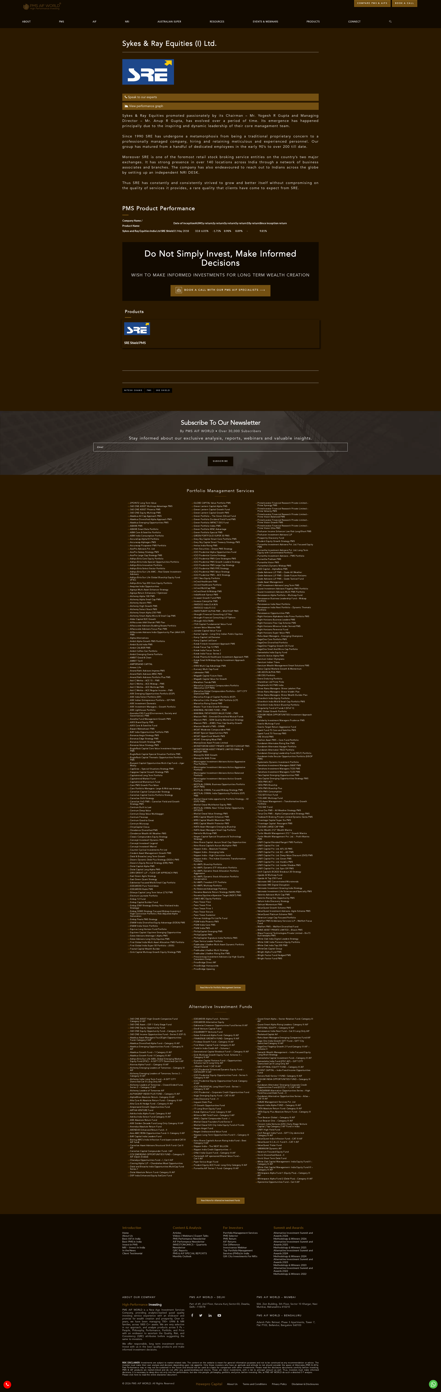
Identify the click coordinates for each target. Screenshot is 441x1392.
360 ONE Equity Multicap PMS (145, 513)
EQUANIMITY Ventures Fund (208, 1032)
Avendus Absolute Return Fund (145, 1127)
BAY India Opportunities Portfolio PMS (149, 732)
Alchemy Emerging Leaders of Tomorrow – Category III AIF (157, 1069)
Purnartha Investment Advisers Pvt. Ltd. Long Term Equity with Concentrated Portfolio (283, 551)
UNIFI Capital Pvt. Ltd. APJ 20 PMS (275, 849)
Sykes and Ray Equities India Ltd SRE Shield (147, 230)
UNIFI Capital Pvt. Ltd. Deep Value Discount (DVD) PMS (285, 856)
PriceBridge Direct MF (205, 963)
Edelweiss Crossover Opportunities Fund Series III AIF (221, 1026)
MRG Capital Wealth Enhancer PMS (211, 817)
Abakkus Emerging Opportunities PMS (149, 523)
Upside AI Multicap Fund (270, 875)
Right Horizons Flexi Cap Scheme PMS (277, 623)
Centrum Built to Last (140, 807)
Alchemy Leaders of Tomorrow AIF (147, 1091)
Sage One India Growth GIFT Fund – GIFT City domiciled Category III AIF (281, 1042)
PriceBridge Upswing (204, 969)
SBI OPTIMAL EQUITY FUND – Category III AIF (281, 1067)
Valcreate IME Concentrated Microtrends (278, 882)
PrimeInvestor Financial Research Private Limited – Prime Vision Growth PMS (283, 521)
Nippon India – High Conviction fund (212, 856)
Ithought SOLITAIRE (204, 621)
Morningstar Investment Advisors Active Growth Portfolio (218, 780)
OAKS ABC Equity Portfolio (207, 899)
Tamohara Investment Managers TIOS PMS (279, 769)
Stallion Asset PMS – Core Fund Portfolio (278, 740)
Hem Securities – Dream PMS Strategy (213, 549)
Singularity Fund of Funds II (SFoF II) (276, 708)
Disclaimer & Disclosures (305, 1384)
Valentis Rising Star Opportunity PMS (276, 898)
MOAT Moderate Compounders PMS (212, 730)
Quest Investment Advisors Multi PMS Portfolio (281, 592)
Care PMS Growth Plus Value (144, 785)
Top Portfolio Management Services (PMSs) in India (238, 1252)
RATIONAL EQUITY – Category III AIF (276, 1028)
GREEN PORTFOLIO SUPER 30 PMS (211, 536)
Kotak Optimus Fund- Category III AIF (212, 1112)
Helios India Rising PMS (206, 546)
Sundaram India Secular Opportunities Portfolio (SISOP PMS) (285, 758)
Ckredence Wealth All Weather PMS (148, 834)
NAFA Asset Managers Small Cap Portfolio (215, 830)
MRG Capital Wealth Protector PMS (211, 824)
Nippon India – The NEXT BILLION (211, 1146)
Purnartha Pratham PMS (269, 559)
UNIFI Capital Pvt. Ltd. (269, 846)
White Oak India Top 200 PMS (273, 946)
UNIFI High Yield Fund (269, 1130)
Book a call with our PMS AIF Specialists (221, 290)
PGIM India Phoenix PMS (206, 922)
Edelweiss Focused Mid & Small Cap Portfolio (153, 883)
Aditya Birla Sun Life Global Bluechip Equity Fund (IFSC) (155, 579)
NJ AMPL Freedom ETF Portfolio (210, 882)
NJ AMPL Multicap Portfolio (208, 886)
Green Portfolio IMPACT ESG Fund (211, 523)
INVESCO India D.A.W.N (206, 605)
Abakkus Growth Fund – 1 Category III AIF (151, 1052)
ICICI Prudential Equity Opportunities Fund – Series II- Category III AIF (221, 1076)
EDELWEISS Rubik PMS (141, 889)
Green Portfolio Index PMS (207, 526)
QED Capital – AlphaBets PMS (273, 569)
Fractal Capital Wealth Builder (145, 949)
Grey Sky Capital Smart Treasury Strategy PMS (217, 542)
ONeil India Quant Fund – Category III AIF (215, 1153)
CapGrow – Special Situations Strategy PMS (152, 769)
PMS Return (229, 1238)
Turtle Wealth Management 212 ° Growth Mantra (282, 833)
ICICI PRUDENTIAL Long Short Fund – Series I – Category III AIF (217, 1088)
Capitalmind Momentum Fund (145, 782)
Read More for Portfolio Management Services (220, 988)
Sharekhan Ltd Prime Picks (271, 682)
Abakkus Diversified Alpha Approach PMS (151, 519)
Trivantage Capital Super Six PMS (274, 820)
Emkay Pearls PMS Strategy (143, 920)
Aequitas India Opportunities (144, 587)
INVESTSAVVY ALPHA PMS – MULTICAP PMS (216, 611)
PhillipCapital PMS (203, 935)
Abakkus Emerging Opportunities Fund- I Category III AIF (156, 1048)
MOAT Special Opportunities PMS (211, 733)
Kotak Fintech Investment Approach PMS (214, 644)
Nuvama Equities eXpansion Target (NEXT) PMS (218, 896)
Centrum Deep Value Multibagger (147, 814)
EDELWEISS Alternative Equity (209, 1022)
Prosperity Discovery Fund (271, 538)
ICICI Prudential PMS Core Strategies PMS (215, 559)
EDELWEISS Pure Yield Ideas (144, 886)
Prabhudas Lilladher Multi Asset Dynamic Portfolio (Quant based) (219, 946)
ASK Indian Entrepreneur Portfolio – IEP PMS (152, 700)
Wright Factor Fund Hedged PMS (274, 955)
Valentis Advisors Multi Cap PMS (274, 895)
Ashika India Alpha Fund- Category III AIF (150, 1114)
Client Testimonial (132, 1253)
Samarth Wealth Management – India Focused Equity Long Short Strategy (284, 1053)
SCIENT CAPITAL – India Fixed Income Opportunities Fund (284, 1071)
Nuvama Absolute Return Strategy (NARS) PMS (217, 892)
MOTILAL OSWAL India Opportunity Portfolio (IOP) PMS (219, 794)
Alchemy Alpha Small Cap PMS (145, 600)
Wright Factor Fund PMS (270, 959)
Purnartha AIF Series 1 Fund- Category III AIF (216, 1169)
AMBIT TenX (136, 661)
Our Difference (231, 1244)
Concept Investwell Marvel (143, 847)
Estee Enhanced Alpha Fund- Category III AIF (216, 1035)
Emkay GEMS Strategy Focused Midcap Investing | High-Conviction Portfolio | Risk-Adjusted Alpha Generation (155, 913)
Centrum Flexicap (139, 817)
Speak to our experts (142, 97)
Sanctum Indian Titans (269, 662)
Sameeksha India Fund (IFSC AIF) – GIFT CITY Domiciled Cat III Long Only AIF (280, 1062)
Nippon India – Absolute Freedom (211, 849)
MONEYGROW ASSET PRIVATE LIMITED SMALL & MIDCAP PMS (218, 751)
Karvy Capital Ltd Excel (205, 641)
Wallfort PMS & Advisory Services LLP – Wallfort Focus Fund (285, 922)
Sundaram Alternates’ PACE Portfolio (276, 750)
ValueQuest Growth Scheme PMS (274, 908)
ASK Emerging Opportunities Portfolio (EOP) (152, 694)
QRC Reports (180, 1250)
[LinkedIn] (210, 1316)
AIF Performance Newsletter (189, 1241)
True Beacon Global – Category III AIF (276, 1118)
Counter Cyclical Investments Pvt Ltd (148, 850)
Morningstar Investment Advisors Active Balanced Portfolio (219, 774)
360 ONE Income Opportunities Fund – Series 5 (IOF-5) (158, 1035)
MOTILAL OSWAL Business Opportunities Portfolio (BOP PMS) (219, 786)
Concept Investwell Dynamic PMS (147, 840)
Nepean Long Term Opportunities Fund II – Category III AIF (221, 1136)
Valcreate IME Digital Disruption (274, 885)
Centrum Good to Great (142, 821)
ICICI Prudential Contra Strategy (210, 556)
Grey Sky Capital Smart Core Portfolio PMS (215, 539)
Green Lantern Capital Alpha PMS (211, 506)
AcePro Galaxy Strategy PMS (144, 552)
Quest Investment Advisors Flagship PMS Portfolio (283, 589)
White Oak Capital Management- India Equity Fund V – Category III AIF (285, 1163)
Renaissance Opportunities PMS (274, 613)
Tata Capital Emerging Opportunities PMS (278, 775)
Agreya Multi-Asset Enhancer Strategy (149, 590)
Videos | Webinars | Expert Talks (190, 1235)
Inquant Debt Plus (203, 1102)
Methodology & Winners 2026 (290, 1238)
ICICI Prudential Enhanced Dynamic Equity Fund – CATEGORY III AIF (219, 1071)
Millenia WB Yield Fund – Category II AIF (214, 1115)
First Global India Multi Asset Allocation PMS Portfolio (157, 942)
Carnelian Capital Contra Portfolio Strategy (151, 795)
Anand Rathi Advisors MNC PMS (146, 674)
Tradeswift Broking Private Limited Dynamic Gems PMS (285, 817)
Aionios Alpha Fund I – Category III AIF (149, 1065)
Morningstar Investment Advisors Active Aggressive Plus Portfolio (219, 763)
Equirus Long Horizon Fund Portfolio (148, 929)
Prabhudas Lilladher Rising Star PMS (212, 954)
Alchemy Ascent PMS (140, 603)
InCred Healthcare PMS (205, 582)
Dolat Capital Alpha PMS (142, 866)
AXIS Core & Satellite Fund (143, 726)
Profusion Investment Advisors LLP (275, 535)
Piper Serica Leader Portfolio (208, 941)
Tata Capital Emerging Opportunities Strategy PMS (283, 779)
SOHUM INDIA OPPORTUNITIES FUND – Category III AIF (284, 1080)
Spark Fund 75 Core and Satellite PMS (277, 730)
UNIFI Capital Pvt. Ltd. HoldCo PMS (275, 862)
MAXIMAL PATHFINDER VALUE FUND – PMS (216, 713)
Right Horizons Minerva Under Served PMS (279, 626)
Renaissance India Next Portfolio (274, 604)
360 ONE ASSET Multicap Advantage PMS (151, 506)
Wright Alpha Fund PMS (270, 952)
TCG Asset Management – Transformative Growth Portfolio (282, 803)
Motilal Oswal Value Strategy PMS (211, 814)
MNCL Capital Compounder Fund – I (212, 1119)
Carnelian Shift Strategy (142, 798)
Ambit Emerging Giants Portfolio (146, 654)
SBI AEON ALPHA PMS (269, 672)
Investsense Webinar (235, 1247)
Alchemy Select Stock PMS (143, 609)
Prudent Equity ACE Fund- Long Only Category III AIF (220, 1165)
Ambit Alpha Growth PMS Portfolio (147, 641)
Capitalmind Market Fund (143, 779)
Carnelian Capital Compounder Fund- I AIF (151, 1151)
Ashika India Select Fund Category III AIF (150, 1117)
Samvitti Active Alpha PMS (271, 656)
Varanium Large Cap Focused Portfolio (277, 918)
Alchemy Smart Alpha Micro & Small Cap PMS (153, 616)
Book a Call (404, 3)
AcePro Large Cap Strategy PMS (146, 556)
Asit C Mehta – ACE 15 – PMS (145, 681)
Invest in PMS (130, 1244)
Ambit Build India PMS (141, 645)
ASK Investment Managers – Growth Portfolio (153, 707)
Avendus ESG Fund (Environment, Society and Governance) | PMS (153, 714)
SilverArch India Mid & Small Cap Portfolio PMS (281, 702)
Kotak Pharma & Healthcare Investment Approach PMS (221, 657)
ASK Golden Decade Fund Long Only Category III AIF (157, 1123)
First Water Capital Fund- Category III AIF (214, 1045)
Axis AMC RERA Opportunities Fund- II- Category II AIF (157, 1133)
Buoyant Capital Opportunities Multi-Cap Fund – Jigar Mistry (157, 764)
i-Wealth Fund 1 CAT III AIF (207, 1066)
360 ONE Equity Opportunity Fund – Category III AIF (156, 1031)
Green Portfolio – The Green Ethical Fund (215, 516)
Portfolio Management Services (240, 1232)
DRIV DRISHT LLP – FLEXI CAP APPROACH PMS (154, 873)
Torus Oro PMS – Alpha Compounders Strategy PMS (284, 814)
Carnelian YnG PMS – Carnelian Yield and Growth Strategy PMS (155, 803)
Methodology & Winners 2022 (290, 1273)
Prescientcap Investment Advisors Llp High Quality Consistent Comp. (219, 958)
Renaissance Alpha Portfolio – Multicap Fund (280, 595)
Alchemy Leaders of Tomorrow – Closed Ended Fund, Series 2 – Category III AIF (156, 1086)
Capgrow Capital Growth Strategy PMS (149, 772)
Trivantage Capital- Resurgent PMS (275, 824)
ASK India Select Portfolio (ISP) (145, 697)
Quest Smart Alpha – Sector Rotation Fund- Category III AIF (285, 1020)
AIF (94, 22)
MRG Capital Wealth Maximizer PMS (212, 820)
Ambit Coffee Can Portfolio (143, 651)
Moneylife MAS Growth (205, 755)
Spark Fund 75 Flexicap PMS (272, 734)
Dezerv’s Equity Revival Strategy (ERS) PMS (151, 863)
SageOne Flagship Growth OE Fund (276, 646)
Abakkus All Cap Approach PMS (146, 516)
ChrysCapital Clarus (140, 827)
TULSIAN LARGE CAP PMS (271, 827)
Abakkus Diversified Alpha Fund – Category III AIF (155, 1043)
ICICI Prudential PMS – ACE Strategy (212, 575)
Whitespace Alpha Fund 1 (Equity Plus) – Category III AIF (284, 1174)
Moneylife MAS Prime (205, 758)
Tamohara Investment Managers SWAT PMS (279, 766)
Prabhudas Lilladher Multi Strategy (211, 950)
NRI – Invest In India (133, 1247)
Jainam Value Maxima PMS (207, 628)
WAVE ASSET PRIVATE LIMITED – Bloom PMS (280, 930)
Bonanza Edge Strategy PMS (144, 739)
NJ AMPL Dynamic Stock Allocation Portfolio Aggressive (216, 872)
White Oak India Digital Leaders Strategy (278, 939)
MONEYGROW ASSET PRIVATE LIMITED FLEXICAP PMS (221, 746)
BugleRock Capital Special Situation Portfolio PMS (155, 754)
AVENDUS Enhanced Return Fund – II (148, 1130)
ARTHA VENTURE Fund (141, 1110)
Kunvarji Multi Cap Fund (206, 669)
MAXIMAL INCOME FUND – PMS (210, 710)
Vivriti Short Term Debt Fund (272, 1158)
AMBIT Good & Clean (140, 658)
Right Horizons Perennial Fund (273, 630)
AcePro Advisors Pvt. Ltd (142, 549)
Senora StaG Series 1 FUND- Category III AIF (280, 1076)
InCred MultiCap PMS (205, 588)
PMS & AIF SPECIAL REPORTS (190, 1253)
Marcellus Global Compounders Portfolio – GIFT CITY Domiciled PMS (220, 692)
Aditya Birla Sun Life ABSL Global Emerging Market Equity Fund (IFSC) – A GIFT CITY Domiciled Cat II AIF (157, 1060)
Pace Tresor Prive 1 (203, 909)
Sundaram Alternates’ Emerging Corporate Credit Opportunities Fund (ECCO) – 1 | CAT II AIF (282, 1086)
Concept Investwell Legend (144, 843)
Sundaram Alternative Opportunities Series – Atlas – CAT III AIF (284, 1097)
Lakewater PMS (201, 673)
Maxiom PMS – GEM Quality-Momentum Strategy (218, 720)
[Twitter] (201, 1316)
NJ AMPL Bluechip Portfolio (208, 865)
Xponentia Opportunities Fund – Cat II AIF (279, 1182)
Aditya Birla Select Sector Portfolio (147, 569)
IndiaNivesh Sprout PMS (206, 595)
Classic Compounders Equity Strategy (149, 837)
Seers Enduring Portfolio (270, 679)
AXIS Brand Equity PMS (142, 722)
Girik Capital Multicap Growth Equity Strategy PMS (155, 952)
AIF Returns (230, 1241)
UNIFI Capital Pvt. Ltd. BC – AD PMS (276, 852)
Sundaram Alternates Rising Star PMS (276, 743)
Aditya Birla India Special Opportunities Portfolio (154, 562)
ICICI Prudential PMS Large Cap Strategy (214, 565)
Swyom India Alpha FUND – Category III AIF (279, 1105)
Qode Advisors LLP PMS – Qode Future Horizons (282, 576)
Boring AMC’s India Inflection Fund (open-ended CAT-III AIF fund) (158, 1141)
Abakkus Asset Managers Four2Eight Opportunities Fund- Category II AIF (155, 1039)
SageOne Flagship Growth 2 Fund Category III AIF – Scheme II (284, 1048)
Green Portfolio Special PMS (208, 533)
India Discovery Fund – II (206, 1099)
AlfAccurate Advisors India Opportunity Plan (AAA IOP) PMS (157, 633)
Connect (354, 22)
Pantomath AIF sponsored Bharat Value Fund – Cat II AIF (217, 1157)
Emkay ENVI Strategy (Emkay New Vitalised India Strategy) (154, 907)
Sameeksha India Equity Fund (272, 653)
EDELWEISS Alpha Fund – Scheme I (211, 1019)
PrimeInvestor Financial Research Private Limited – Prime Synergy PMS (283, 504)
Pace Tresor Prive (202, 905)
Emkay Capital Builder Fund (144, 902)
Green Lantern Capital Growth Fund (212, 510)
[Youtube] (219, 1316)
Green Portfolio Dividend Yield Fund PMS (215, 519)
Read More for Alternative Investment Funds (220, 1201)
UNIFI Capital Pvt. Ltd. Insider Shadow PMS (279, 865)
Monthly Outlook (182, 1256)
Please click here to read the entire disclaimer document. (149, 1375)
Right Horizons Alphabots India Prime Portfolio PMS (283, 617)
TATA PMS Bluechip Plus (270, 788)
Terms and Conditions (255, 1384)
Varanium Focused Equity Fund (273, 1152)
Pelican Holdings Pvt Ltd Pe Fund (210, 918)
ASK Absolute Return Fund (143, 1120)
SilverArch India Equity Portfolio (274, 698)
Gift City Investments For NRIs (240, 1256)
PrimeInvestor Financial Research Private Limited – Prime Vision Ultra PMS (283, 527)
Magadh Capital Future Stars (208, 676)
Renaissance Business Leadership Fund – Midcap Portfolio (282, 600)
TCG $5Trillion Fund (268, 795)
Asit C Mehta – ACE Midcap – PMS (147, 684)
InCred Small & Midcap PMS (208, 592)
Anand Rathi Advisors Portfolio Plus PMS (150, 677)
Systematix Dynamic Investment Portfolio (278, 762)
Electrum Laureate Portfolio (144, 896)
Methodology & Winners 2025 (290, 1247)
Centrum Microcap (139, 824)
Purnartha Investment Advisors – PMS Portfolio (281, 556)
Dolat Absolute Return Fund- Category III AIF (152, 1172)
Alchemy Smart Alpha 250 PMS (145, 613)
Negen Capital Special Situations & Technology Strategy (217, 838)
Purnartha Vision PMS (268, 563)
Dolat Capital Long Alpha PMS (145, 870)
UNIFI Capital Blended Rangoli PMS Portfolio (280, 842)
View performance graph (145, 106)
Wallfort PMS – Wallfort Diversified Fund (278, 927)
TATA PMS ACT (265, 782)
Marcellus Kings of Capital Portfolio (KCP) (214, 697)
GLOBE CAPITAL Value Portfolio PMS (212, 503)
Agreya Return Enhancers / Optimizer (148, 593)
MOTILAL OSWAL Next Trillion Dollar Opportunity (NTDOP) (219, 809)
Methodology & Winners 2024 (290, 1256)
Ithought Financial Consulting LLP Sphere (214, 618)
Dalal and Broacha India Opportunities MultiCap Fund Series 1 (157, 1168)
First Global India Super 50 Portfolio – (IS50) (152, 946)
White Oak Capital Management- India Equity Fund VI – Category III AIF (285, 1168)
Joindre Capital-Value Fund (207, 631)
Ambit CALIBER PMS (140, 648)
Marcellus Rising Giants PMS (208, 704)
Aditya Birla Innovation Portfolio (146, 565)
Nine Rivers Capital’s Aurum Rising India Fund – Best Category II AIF (220, 1142)
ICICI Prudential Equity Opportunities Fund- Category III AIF (220, 1082)
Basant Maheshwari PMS (142, 729)
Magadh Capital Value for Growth (210, 679)
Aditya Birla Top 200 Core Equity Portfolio (151, 583)
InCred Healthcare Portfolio (208, 585)
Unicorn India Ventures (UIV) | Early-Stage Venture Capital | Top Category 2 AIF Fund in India (282, 1125)
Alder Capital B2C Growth (143, 619)
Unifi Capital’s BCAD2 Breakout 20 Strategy (279, 872)
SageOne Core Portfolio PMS (272, 639)
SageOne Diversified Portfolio (273, 643)
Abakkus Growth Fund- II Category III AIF (150, 1056)
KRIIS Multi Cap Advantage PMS (210, 666)
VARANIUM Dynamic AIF (270, 1149)
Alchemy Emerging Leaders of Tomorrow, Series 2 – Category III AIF (156, 1075)
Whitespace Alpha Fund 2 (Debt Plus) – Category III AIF (285, 1179)
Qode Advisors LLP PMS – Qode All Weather (280, 572)
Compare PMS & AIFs (372, 3)
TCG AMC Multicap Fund (270, 798)
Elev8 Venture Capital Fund (207, 1029)
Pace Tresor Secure (203, 912)
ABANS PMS (136, 526)
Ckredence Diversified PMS (144, 830)
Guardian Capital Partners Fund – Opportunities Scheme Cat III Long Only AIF (218, 1062)
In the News (129, 1250)
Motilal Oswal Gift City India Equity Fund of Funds (219, 1125)
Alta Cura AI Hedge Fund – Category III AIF (151, 1104)
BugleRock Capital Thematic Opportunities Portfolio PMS (156, 759)
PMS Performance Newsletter (189, 1238)
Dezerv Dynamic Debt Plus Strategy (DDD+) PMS (154, 860)
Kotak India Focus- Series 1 (207, 651)
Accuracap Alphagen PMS (143, 542)
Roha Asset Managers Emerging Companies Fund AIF (284, 1038)
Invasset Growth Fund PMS (207, 598)
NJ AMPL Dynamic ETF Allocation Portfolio (215, 868)
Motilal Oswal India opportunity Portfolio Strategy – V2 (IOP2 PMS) (221, 800)
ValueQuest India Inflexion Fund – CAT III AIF (280, 1139)
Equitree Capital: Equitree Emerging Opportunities (155, 933)
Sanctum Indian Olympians (271, 659)
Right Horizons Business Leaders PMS (276, 620)
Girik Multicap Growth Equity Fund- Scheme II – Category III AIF (218, 1056)
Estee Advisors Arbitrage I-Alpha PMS (149, 936)
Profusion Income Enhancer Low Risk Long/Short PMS (284, 532)
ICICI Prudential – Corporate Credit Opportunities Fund (221, 1092)
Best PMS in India (132, 1241)
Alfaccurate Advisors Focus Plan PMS (148, 629)
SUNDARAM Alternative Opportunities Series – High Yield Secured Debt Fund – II (284, 1092)
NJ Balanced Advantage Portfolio (210, 889)
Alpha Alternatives (139, 638)
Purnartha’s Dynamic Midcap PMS (274, 566)
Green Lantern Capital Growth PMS (211, 513)
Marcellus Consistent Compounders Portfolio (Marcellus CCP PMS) (216, 687)
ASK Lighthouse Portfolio (142, 710)
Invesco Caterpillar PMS (206, 601)
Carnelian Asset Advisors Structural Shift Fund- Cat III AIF (156, 1147)
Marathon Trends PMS (205, 682)
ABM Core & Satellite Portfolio (145, 533)
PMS (61, 22)
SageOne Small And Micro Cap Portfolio (278, 649)
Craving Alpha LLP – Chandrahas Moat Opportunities (156, 1164)
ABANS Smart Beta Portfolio (144, 529)
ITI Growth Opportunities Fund (209, 1106)
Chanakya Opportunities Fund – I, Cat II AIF (151, 1160)
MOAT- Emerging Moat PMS (208, 740)
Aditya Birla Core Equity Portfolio (146, 559)
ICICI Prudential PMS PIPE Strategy (211, 569)
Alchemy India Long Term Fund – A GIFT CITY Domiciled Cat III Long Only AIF (153, 1080)
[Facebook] (192, 1316)
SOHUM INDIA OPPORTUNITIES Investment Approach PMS (285, 716)
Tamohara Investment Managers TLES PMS (279, 772)
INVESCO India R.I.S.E (205, 608)
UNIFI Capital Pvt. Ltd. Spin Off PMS (276, 869)
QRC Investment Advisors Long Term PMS (278, 586)
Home (125, 1232)
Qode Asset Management (270, 582)
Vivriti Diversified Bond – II (271, 1155)
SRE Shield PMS (135, 343)
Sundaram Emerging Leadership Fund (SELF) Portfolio (284, 753)
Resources (217, 22)
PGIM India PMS (202, 928)
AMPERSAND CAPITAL (141, 664)
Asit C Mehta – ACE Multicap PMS (147, 687)
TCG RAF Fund (265, 807)
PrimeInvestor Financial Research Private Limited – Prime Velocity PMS (283, 510)
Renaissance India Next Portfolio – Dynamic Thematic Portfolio (284, 609)
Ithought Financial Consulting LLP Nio (213, 614)
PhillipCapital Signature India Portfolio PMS (215, 938)
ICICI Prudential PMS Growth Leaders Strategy (217, 562)
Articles (177, 1232)
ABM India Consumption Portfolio (147, 536)
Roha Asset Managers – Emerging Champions (280, 636)
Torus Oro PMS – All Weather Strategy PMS (279, 811)
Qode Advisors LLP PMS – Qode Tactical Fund (281, 579)
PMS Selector (230, 1235)
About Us (127, 1235)
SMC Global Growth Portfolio (272, 712)
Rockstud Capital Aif (268, 1035)
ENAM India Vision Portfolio (144, 926)
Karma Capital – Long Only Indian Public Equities (218, 634)
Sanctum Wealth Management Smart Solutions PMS (283, 666)
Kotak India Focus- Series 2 (207, 654)
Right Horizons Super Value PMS (274, 633)
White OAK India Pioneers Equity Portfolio (279, 942)
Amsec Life (135, 668)
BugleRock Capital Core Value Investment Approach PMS (156, 750)
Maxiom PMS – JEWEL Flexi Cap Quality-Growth (218, 723)
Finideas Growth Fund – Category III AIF (214, 1042)
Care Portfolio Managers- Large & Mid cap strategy (155, 789)
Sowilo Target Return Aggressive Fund (277, 727)
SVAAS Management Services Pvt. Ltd (276, 1102)
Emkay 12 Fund (138, 899)
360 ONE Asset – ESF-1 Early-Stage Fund (150, 1025)
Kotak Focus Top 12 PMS (206, 647)
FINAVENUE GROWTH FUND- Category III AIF (216, 1039)
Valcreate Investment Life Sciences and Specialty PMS (285, 892)
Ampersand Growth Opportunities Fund (150, 1107)
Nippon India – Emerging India (209, 852)
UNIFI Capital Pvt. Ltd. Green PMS (275, 859)
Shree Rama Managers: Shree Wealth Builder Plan (282, 695)
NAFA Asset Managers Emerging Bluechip (215, 827)
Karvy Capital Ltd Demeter (207, 637)
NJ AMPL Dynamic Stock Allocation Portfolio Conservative (216, 878)
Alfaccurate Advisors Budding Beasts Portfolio (153, 626)
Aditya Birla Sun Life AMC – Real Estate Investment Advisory (155, 573)
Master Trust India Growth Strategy (211, 707)
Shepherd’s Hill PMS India (271, 685)
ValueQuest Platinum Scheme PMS (275, 915)
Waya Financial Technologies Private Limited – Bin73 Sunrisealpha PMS (284, 934)
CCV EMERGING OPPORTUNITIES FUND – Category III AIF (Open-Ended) (157, 1156)
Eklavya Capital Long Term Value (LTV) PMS (151, 893)
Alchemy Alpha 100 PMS (142, 596)
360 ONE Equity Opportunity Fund (147, 1028)
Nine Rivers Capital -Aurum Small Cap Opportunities (220, 842)
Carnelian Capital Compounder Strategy (150, 792)
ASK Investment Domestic (143, 704)
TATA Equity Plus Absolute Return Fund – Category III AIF (284, 1113)
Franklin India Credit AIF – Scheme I (212, 1048)
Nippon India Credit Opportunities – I (212, 1150)
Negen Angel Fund (203, 1128)
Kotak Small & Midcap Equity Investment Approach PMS (219, 661)
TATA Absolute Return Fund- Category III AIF (280, 1109)
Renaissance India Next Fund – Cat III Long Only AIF (284, 1031)
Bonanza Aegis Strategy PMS (144, 736)
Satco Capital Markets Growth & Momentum (280, 669)
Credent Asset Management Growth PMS (150, 853)
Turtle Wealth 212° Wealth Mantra (275, 830)
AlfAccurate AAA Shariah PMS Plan (147, 623)
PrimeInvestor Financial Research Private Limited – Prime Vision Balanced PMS (283, 515)
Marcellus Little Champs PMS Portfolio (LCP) (216, 700)
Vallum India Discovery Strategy (273, 901)
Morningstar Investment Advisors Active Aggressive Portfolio (219, 768)
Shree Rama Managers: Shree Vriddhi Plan (279, 692)
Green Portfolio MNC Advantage (210, 529)
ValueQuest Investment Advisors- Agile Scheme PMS (284, 911)
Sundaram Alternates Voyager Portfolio (277, 747)
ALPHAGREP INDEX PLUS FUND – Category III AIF (155, 1094)
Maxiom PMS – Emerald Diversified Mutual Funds (218, 717)
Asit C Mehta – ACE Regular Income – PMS (151, 691)
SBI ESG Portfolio (266, 676)
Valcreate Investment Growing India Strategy (280, 888)
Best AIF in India (131, 1238)
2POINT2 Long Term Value (143, 503)
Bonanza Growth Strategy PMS (145, 742)
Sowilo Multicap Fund (268, 724)
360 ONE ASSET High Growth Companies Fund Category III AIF (153, 1020)
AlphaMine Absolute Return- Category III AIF (152, 1097)
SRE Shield (163, 390)
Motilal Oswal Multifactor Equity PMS (212, 805)
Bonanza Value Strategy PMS (144, 745)
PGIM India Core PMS (205, 925)
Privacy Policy (279, 1384)
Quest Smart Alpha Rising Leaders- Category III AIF (283, 1025)
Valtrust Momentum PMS (270, 905)
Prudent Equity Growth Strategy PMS (276, 541)
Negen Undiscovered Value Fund (210, 1132)
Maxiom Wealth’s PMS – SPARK (209, 727)
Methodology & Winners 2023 (290, 1265)
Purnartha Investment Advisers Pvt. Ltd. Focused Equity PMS (285, 546)
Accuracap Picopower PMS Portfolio (148, 546)
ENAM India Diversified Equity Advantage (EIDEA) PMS (157, 923)
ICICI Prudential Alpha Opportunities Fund (215, 552)
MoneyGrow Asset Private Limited (211, 743)
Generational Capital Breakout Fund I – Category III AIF (221, 1052)
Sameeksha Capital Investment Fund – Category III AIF (285, 1058)
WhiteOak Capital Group (270, 949)
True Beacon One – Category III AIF (275, 1121)
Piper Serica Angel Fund (206, 1162)
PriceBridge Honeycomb (206, 966)
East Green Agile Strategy (143, 876)
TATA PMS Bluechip (267, 785)
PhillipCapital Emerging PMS (208, 932)
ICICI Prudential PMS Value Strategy (212, 572)
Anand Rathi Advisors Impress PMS (147, 671)
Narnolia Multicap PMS (205, 833)
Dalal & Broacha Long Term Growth (147, 857)
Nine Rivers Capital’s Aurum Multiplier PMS (215, 846)
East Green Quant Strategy (143, 880)
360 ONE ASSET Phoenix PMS (145, 510)
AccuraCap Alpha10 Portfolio (144, 539)
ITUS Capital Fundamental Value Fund (213, 624)
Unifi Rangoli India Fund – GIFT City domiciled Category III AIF (281, 1134)
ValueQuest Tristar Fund (270, 1145)
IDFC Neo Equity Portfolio (207, 578)
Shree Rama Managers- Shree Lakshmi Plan (279, 689)
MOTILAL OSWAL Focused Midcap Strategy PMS (218, 790)
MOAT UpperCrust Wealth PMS (209, 736)
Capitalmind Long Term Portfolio (146, 776)
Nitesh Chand (133, 390)
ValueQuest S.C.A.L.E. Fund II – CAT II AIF (278, 1142)
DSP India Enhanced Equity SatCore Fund (151, 1176)
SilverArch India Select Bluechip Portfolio (278, 705)
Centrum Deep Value (140, 811)
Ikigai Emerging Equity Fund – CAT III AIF (214, 1096)
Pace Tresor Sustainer (205, 915)
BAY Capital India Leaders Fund (145, 1137)
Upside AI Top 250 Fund (270, 878)
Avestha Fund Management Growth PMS (150, 719)
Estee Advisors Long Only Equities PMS (150, 939)
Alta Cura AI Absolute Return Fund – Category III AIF (156, 1101)
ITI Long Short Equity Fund (207, 1109)
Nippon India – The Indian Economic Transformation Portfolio (220, 860)
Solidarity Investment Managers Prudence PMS (281, 721)
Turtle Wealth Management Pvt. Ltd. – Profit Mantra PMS (283, 838)
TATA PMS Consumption (270, 792)
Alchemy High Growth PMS (143, 606)
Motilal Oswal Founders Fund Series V (213, 1122)
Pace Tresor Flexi (202, 902)
